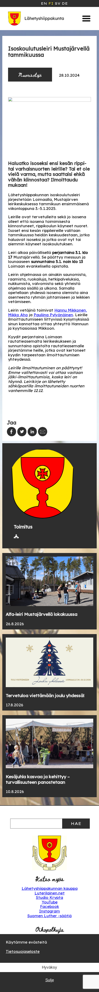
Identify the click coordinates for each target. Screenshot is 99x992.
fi (50, 3)
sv (57, 3)
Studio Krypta (49, 897)
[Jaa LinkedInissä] (32, 431)
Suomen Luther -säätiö (49, 915)
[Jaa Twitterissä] (21, 431)
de (65, 3)
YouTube (50, 902)
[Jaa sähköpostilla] (42, 431)
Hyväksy (49, 967)
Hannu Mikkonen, (70, 310)
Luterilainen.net (50, 893)
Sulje (49, 980)
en (44, 3)
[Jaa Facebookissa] (11, 431)
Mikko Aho (18, 314)
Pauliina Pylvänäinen (53, 314)
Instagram (49, 911)
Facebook (49, 906)
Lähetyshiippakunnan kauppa (50, 888)
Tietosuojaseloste (23, 951)
